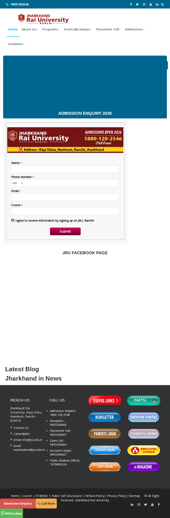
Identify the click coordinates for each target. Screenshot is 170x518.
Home (15, 496)
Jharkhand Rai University (92, 500)
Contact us (20, 428)
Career (27, 496)
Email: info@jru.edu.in (27, 440)
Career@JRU (21, 434)
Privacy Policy (116, 496)
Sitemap (134, 496)
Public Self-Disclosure (67, 496)
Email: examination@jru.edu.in (29, 448)
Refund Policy (94, 496)
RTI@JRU (42, 496)
